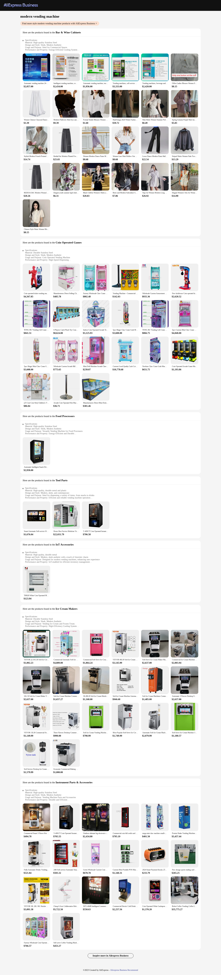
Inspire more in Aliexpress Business (111, 955)
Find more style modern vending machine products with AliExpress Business (58, 23)
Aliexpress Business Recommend (124, 970)
